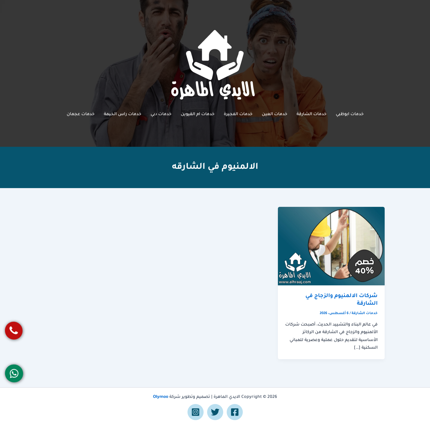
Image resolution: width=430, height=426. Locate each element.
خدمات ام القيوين (197, 114)
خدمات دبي (161, 114)
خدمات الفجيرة (238, 114)
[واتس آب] (14, 373)
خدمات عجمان (80, 114)
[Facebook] (235, 412)
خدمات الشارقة (311, 114)
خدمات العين (274, 114)
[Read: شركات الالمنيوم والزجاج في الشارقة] (331, 246)
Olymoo (160, 397)
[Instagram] (196, 412)
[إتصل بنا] (13, 330)
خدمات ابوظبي (350, 114)
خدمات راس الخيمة (122, 114)
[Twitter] (215, 412)
